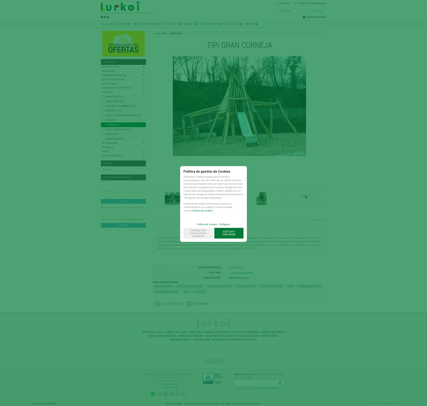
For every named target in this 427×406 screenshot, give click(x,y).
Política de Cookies (202, 210)
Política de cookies (207, 224)
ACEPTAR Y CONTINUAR (229, 233)
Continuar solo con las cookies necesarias (198, 233)
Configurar (224, 224)
